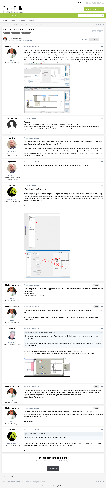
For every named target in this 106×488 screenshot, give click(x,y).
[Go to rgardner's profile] (12, 144)
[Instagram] (93, 3)
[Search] (102, 15)
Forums (4, 20)
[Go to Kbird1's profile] (12, 192)
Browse (5, 16)
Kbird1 (12, 185)
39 (13, 60)
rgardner (12, 138)
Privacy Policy (57, 486)
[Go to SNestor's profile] (12, 335)
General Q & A (27, 40)
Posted (31, 46)
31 (15, 342)
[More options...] (102, 46)
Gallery (13, 20)
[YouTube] (90, 3)
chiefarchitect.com (78, 3)
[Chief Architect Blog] (103, 3)
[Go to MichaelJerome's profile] (5, 39)
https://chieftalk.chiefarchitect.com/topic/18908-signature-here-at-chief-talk (48, 129)
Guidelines (22, 20)
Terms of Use (46, 486)
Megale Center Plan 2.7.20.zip (34, 296)
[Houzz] (99, 3)
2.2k (10, 342)
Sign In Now (53, 468)
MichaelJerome (16, 38)
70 (13, 132)
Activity (14, 16)
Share (85, 39)
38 (15, 152)
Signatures (12, 118)
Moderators (32, 20)
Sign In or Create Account (94, 9)
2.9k (10, 152)
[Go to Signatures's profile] (12, 124)
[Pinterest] (96, 3)
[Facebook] (87, 3)
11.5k (10, 199)
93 (15, 199)
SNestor (12, 328)
